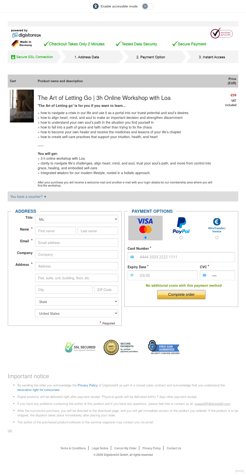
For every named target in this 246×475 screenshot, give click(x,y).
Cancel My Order (125, 448)
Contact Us (174, 448)
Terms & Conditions (73, 448)
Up (10, 430)
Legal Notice (100, 448)
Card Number (138, 248)
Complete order (181, 294)
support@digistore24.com (212, 403)
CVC (203, 266)
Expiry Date (137, 266)
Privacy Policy (88, 385)
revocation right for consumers (38, 389)
